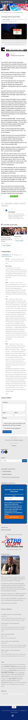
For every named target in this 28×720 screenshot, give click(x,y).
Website (5, 417)
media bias (13, 680)
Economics (16, 672)
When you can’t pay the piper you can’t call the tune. (6, 239)
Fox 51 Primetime (18, 12)
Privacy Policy (14, 712)
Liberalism (19, 678)
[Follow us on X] (15, 715)
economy (21, 672)
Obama (18, 680)
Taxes (13, 684)
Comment (5, 402)
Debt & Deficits (17, 668)
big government (19, 666)
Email (16, 412)
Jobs (8, 678)
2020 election (15, 664)
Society (3, 684)
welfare (2, 686)
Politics (10, 682)
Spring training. (17, 236)
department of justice (21, 670)
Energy (7, 674)
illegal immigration (8, 203)
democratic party (5, 670)
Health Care (21, 674)
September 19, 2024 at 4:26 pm (14, 268)
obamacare (4, 682)
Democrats (13, 670)
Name (4, 412)
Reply (7, 263)
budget (25, 666)
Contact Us (23, 710)
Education (3, 674)
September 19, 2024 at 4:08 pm (18, 259)
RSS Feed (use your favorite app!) (11, 477)
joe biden (12, 678)
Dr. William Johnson (6, 614)
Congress (10, 668)
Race (17, 682)
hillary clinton (5, 676)
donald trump (7, 672)
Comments (6, 254)
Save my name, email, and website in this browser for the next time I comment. (14, 424)
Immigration (16, 203)
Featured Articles (6, 12)
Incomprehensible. (17, 614)
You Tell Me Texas (7, 2)
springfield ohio (5, 205)
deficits (23, 668)
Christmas (5, 668)
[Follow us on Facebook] (13, 716)
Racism (19, 682)
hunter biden (11, 676)
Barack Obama (10, 666)
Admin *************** (6, 699)
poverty (14, 682)
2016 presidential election (6, 664)
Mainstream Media (5, 680)
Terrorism (17, 684)
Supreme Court (8, 684)
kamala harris (23, 203)
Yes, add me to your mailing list (12, 428)
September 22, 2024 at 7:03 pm (16, 344)
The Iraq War (21, 684)
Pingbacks (17, 254)
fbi (10, 674)
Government (14, 674)
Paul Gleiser (6, 19)
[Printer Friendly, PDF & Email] (14, 196)
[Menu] (26, 2)
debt (13, 668)
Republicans (24, 682)
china (2, 668)
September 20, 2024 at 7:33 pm (16, 299)
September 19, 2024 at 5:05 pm (16, 282)
